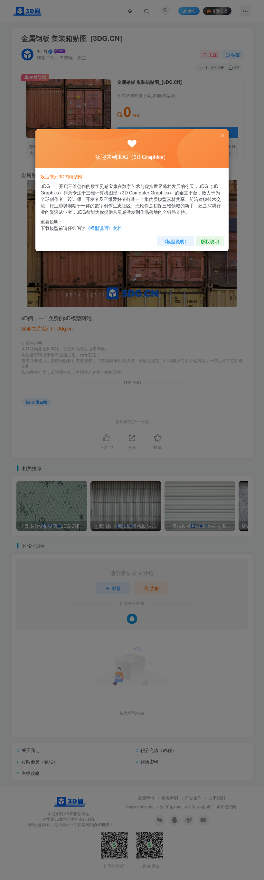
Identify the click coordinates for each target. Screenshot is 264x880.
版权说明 (210, 241)
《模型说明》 (175, 241)
